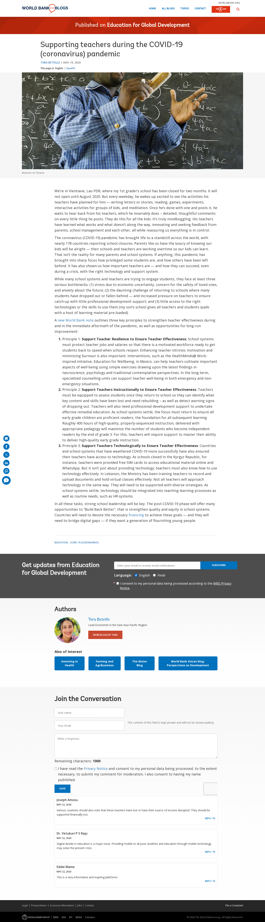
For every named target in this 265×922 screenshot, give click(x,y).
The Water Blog (139, 663)
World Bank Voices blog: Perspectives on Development (188, 663)
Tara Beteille (50, 62)
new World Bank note (76, 320)
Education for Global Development (148, 25)
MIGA (79, 917)
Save (62, 788)
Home (152, 8)
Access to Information (62, 905)
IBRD (56, 917)
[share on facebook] (6, 446)
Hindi (161, 575)
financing (136, 515)
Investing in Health (69, 663)
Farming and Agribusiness (104, 663)
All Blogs (168, 8)
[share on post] (6, 455)
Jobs (79, 905)
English (59, 68)
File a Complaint (234, 905)
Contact (200, 8)
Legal (25, 905)
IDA (64, 917)
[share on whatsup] (6, 471)
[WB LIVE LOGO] (221, 10)
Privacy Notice (96, 768)
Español (71, 68)
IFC (71, 917)
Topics (184, 8)
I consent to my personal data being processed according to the (175, 585)
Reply (208, 818)
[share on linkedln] (6, 463)
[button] (238, 9)
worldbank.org (229, 3)
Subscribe (219, 565)
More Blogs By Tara (105, 634)
